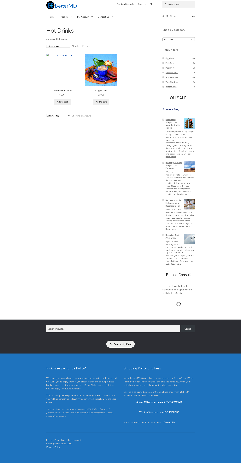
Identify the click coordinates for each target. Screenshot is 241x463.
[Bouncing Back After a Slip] (189, 239)
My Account (83, 16)
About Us (142, 4)
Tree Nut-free (172, 82)
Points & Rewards (125, 4)
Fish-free (170, 63)
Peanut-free (171, 68)
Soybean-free (172, 77)
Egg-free (170, 58)
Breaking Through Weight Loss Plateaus (174, 165)
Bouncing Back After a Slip (172, 236)
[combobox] (178, 39)
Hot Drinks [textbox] (178, 39)
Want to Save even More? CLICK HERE (159, 412)
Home (52, 16)
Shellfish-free (172, 72)
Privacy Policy (53, 447)
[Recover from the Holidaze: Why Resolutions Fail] (189, 204)
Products (64, 16)
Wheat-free (171, 86)
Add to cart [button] (62, 102)
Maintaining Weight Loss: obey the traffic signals (172, 123)
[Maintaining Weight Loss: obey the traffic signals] (189, 123)
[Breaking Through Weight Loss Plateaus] (189, 166)
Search (188, 328)
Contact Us (103, 16)
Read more (171, 156)
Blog (152, 4)
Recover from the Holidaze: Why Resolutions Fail (173, 203)
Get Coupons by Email (121, 344)
